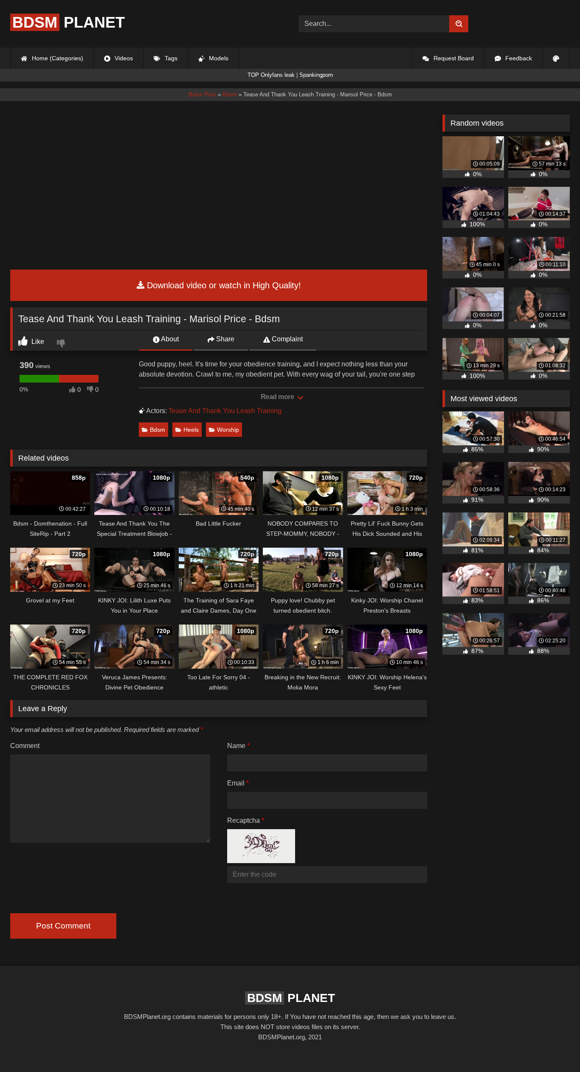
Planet (68, 22)
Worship (228, 429)
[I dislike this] (62, 344)
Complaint (286, 339)
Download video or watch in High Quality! (222, 285)
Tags (170, 58)
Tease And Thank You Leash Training (225, 410)
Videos (123, 58)
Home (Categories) (56, 58)
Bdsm (157, 429)
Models (217, 58)
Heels (191, 429)
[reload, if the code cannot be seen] (261, 860)
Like (37, 341)
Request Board (453, 58)
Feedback (518, 58)
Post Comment (63, 925)
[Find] (458, 23)
